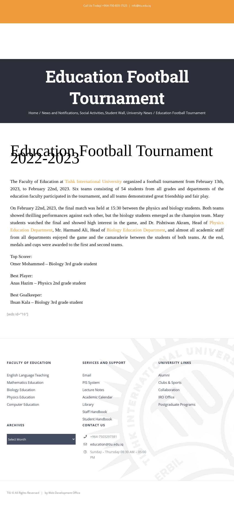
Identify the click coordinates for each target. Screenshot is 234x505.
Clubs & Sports (169, 382)
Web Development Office (64, 493)
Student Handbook (97, 419)
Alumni (164, 375)
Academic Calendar (97, 397)
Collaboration (169, 389)
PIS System (91, 382)
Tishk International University (93, 181)
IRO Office (166, 397)
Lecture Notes (93, 389)
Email (86, 375)
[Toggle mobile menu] (225, 34)
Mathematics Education (25, 382)
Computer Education (23, 404)
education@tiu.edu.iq (106, 444)
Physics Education (21, 397)
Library (88, 404)
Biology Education (21, 389)
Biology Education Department (136, 229)
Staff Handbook (94, 411)
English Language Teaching (28, 375)
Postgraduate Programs (176, 404)
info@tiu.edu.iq (141, 6)
